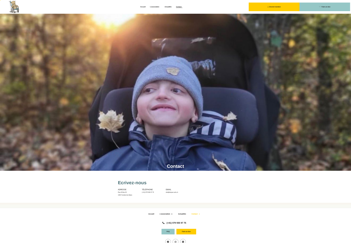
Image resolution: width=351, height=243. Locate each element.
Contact (179, 7)
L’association (154, 7)
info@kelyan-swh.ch (172, 192)
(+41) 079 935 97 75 (148, 192)
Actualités (168, 7)
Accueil (143, 7)
